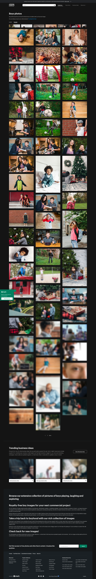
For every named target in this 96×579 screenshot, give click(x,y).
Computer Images (52, 563)
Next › (50, 435)
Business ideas (76, 5)
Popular (15, 22)
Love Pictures (51, 567)
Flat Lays (23, 565)
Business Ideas (65, 559)
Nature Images (38, 561)
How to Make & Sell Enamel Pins (80, 562)
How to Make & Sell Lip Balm (67, 564)
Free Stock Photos (12, 559)
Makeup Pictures (52, 559)
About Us (38, 553)
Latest (10, 22)
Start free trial (7, 298)
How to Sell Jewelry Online (67, 566)
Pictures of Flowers (25, 569)
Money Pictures (38, 563)
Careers (10, 553)
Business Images (25, 559)
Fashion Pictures (39, 559)
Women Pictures (25, 567)
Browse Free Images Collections (12, 562)
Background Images (39, 565)
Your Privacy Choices (53, 576)
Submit (83, 546)
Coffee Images (24, 561)
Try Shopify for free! (32, 18)
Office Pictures (25, 563)
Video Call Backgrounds (40, 570)
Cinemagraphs (51, 565)
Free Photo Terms (16, 553)
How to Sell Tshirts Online (67, 568)
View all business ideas (80, 451)
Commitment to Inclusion (26, 553)
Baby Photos (24, 570)
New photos (68, 5)
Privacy (34, 553)
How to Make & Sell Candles (81, 566)
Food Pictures (51, 561)
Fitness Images (51, 569)
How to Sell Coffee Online (80, 564)
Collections (60, 5)
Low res (29, 44)
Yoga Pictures (38, 569)
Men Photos (38, 567)
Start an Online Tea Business (67, 561)
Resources (83, 5)
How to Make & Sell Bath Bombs (81, 559)
